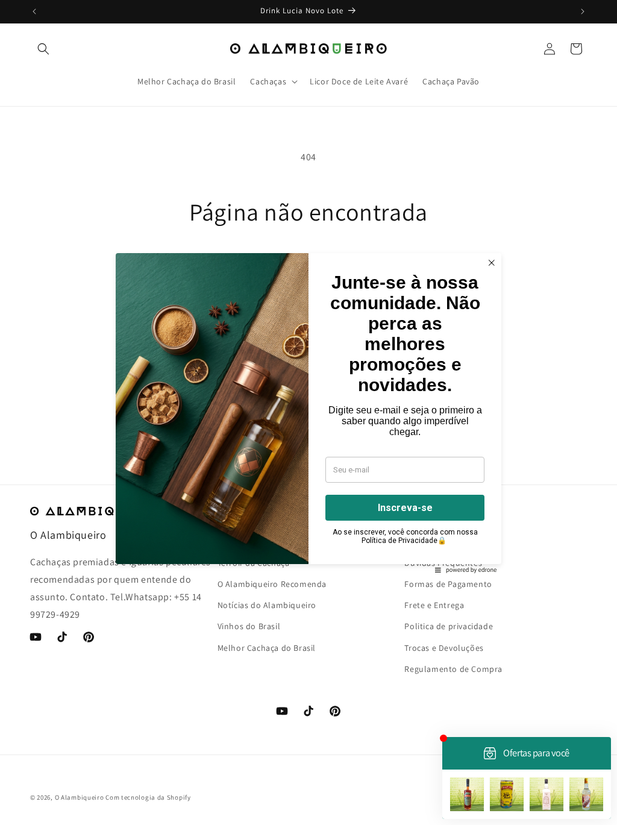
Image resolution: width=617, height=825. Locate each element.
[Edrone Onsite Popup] (308, 412)
